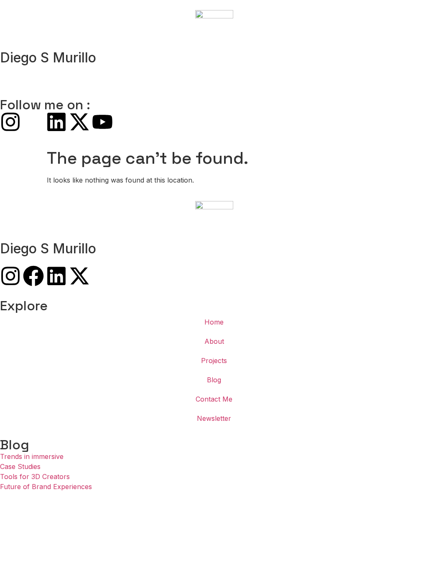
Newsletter (214, 418)
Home (214, 322)
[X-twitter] (79, 121)
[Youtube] (102, 121)
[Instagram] (10, 121)
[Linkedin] (56, 121)
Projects (214, 360)
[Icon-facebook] (33, 121)
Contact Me (214, 399)
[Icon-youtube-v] (102, 275)
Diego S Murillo (48, 57)
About (214, 341)
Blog (214, 380)
